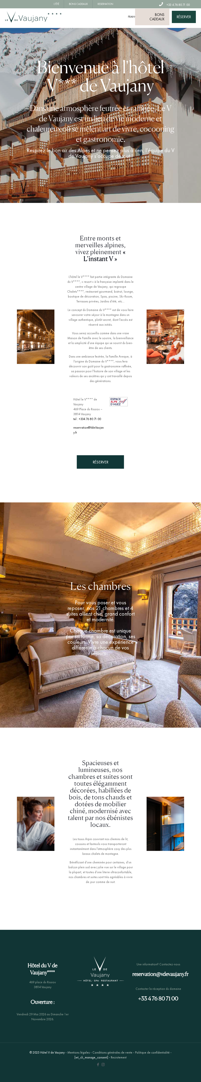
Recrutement (118, 1057)
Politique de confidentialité (152, 1052)
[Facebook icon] (98, 1064)
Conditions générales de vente (112, 1052)
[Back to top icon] (177, 1072)
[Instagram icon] (103, 1064)
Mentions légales (78, 1052)
